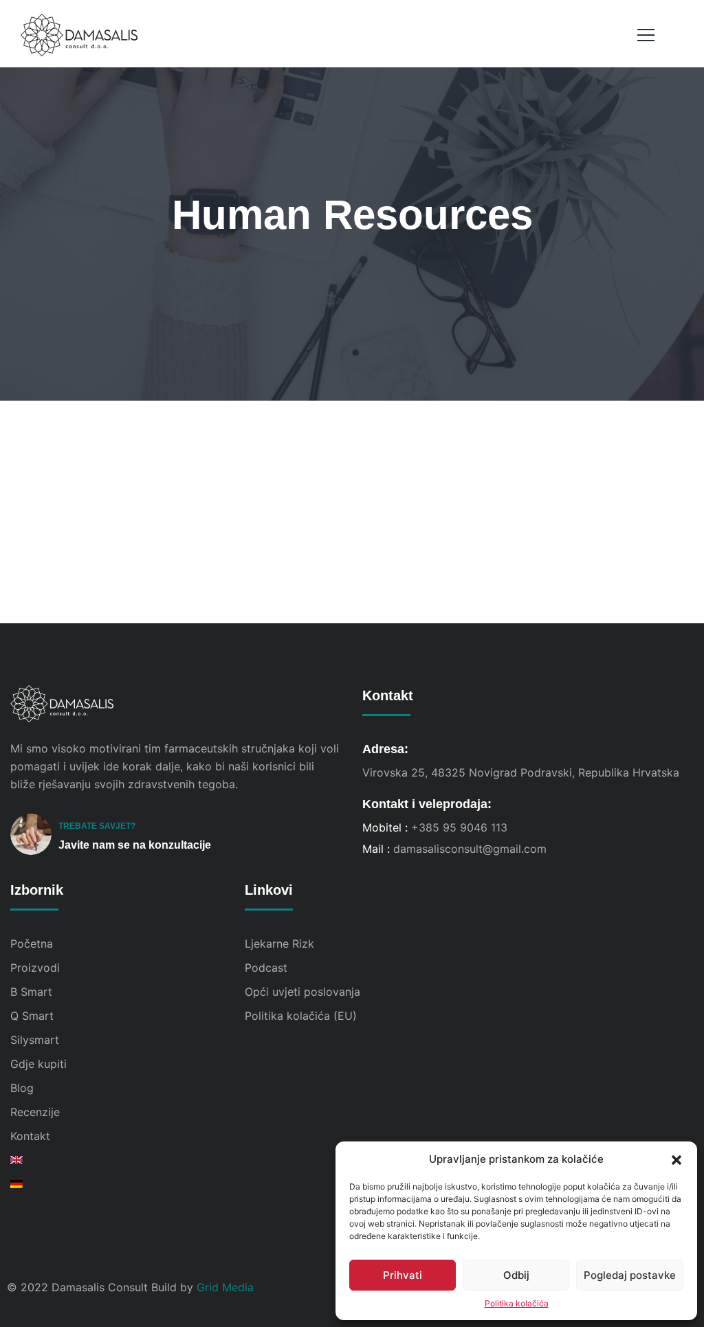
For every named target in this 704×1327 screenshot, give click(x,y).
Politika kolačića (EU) (301, 1016)
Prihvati (402, 1275)
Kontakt (30, 1136)
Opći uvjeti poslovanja (302, 992)
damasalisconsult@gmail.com (470, 849)
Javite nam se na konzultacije (134, 845)
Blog (22, 1088)
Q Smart (32, 1016)
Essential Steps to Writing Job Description (181, 580)
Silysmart (34, 1040)
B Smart (31, 992)
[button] (676, 1159)
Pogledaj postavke (630, 1275)
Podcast (266, 967)
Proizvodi (35, 967)
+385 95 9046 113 (459, 827)
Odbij (516, 1275)
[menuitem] (117, 1160)
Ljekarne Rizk (279, 943)
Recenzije (35, 1112)
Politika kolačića (517, 1303)
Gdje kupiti (38, 1064)
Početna (31, 943)
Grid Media (225, 1287)
